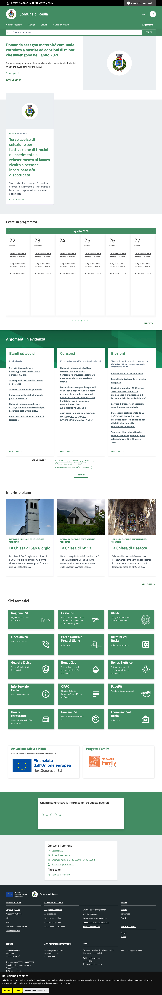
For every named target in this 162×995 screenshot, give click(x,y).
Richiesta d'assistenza (91, 958)
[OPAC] (95, 693)
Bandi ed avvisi (22, 353)
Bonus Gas (68, 662)
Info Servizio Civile (20, 688)
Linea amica (19, 636)
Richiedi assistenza (61, 855)
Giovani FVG (69, 711)
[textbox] (80, 814)
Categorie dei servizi (53, 902)
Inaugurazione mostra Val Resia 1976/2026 (18, 265)
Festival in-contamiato (18, 273)
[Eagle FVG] (95, 619)
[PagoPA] (145, 694)
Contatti (9, 943)
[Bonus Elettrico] (145, 669)
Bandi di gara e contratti (53, 950)
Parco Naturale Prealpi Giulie (71, 638)
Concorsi (67, 353)
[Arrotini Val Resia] (145, 644)
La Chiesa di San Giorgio (29, 548)
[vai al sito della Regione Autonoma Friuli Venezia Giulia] (31, 3)
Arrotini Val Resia (119, 638)
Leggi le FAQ (57, 850)
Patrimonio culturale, (19, 539)
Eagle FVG (68, 612)
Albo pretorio (49, 956)
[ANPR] (145, 619)
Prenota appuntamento (63, 864)
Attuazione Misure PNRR (28, 748)
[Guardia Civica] (46, 669)
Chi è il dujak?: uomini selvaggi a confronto (18, 255)
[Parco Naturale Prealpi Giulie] (95, 644)
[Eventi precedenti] (9, 231)
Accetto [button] (7, 990)
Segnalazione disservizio (92, 964)
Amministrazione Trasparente (57, 943)
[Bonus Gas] (95, 669)
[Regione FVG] (46, 619)
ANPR (115, 612)
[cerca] (153, 14)
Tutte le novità (14, 80)
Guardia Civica (21, 662)
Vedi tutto (149, 323)
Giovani (12, 133)
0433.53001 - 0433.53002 (73, 860)
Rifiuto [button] (17, 990)
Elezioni (118, 353)
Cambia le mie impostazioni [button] (36, 990)
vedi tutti (81, 474)
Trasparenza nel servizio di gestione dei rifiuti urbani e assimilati (98, 952)
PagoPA (116, 686)
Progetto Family (97, 748)
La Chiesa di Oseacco (129, 548)
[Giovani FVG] (95, 719)
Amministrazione (13, 902)
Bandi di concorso (51, 953)
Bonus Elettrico (122, 662)
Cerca (149, 32)
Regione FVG (20, 612)
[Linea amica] (46, 644)
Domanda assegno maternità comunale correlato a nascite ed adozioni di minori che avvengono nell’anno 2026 (41, 50)
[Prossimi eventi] (153, 231)
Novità (124, 902)
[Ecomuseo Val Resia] (145, 719)
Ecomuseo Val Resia (121, 713)
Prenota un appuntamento (131, 950)
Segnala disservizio (61, 874)
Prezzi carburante (19, 713)
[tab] (72, 320)
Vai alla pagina (17, 199)
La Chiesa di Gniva (76, 548)
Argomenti (147, 24)
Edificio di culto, (37, 539)
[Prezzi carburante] (46, 719)
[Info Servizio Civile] (46, 693)
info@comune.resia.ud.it (21, 965)
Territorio (14, 542)
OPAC (65, 686)
